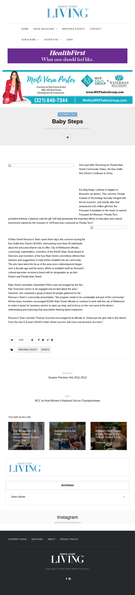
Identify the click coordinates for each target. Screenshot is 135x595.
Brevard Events (73, 29)
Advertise (51, 40)
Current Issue (17, 539)
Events (45, 350)
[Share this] (74, 137)
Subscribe (28, 40)
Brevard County (28, 350)
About (51, 539)
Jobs (70, 40)
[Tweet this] (81, 137)
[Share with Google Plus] (89, 137)
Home (25, 29)
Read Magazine (44, 29)
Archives (37, 539)
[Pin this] (96, 137)
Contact (96, 29)
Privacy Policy (69, 539)
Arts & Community (80, 128)
